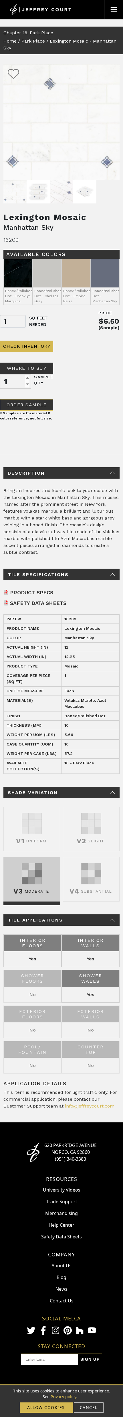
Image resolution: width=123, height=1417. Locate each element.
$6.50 (109, 321)
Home (10, 41)
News (61, 1289)
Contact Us (62, 1301)
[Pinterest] (67, 1330)
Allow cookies (46, 1407)
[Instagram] (55, 1330)
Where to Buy (26, 368)
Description (26, 473)
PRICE (105, 313)
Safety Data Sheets (38, 603)
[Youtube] (92, 1330)
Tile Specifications (38, 574)
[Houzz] (80, 1330)
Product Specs (31, 592)
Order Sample (27, 404)
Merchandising (61, 1213)
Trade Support (61, 1201)
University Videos (61, 1190)
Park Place (33, 41)
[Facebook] (43, 1330)
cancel (89, 1407)
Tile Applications (35, 920)
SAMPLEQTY (43, 380)
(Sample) (109, 327)
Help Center (61, 1225)
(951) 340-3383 (70, 1159)
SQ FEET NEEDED (38, 321)
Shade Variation (33, 792)
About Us (61, 1265)
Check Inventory (26, 346)
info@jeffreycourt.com (89, 1106)
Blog (61, 1277)
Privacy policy (63, 1396)
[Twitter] (31, 1330)
